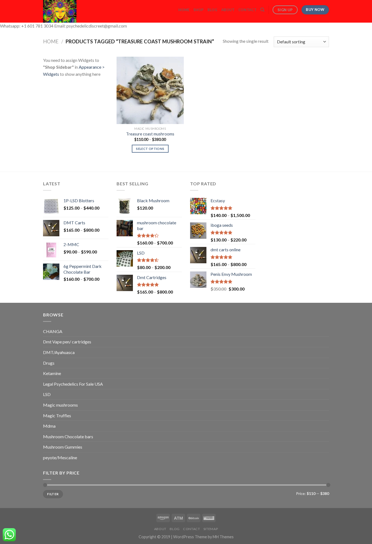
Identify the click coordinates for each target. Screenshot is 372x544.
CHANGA (52, 331)
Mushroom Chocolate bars (68, 436)
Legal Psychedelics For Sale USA (73, 383)
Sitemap (210, 529)
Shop (198, 10)
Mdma (49, 425)
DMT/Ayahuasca (59, 352)
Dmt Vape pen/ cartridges (67, 341)
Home (184, 10)
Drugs (48, 362)
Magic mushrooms (60, 404)
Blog (213, 10)
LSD (47, 394)
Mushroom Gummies (62, 446)
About (227, 10)
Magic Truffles (57, 415)
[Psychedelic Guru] (74, 11)
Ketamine (52, 373)
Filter (53, 494)
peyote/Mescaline (60, 457)
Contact (247, 10)
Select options (150, 148)
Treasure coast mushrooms (150, 134)
